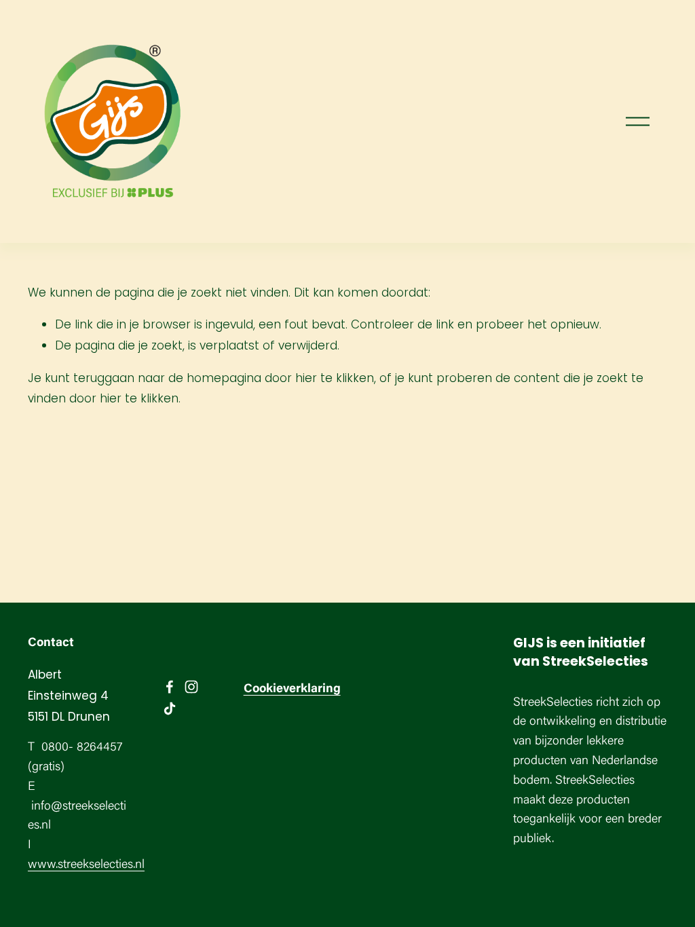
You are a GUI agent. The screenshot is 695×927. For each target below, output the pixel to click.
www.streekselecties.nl (86, 865)
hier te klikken (334, 378)
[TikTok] (169, 708)
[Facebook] (169, 687)
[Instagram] (191, 687)
